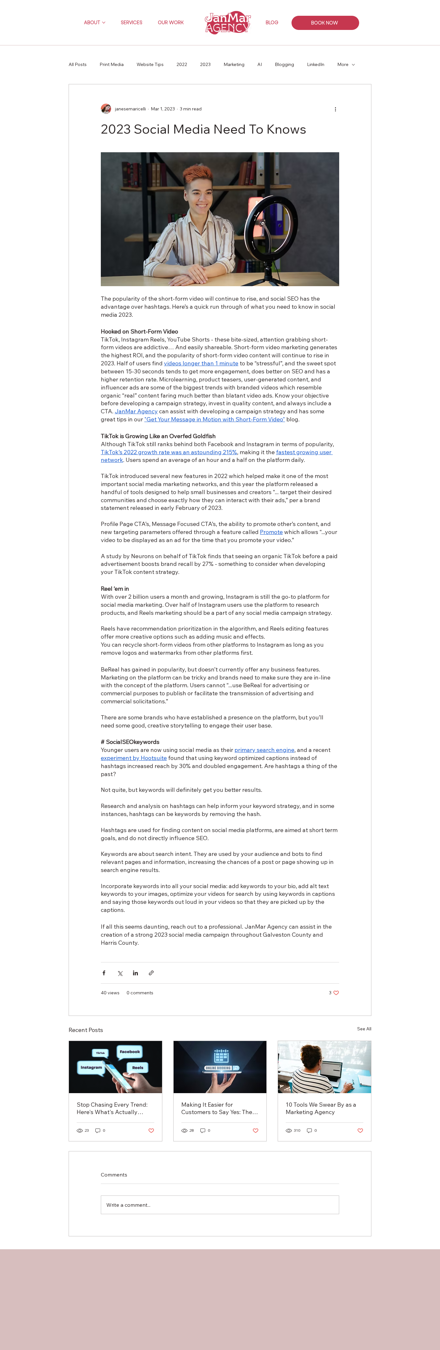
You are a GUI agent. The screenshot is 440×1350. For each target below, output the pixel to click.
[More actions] (335, 109)
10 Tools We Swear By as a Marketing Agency (321, 1108)
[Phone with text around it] (115, 1067)
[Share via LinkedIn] (135, 973)
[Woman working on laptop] (324, 1067)
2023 (205, 64)
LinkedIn (315, 64)
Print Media (112, 64)
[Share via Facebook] (104, 973)
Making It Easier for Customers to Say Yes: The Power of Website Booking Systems (216, 1108)
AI (259, 64)
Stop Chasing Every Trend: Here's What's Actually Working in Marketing (112, 1108)
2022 (182, 64)
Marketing (234, 64)
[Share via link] (151, 973)
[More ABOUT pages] (103, 22)
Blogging (284, 64)
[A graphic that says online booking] (220, 1067)
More (343, 64)
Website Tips (150, 64)
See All (364, 1029)
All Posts (78, 64)
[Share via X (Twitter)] (120, 973)
